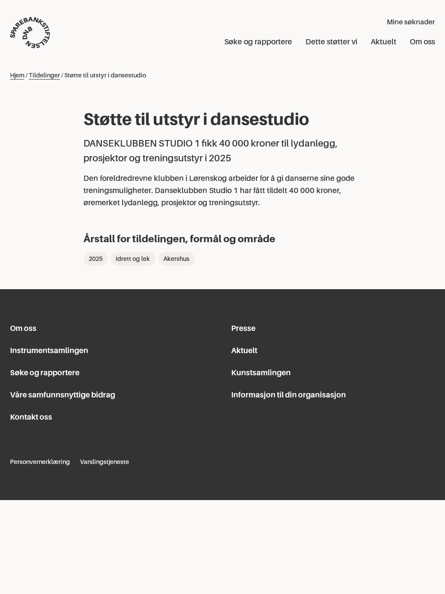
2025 (96, 258)
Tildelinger (44, 75)
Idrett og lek (133, 258)
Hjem (17, 75)
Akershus (176, 258)
